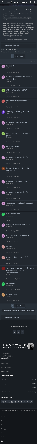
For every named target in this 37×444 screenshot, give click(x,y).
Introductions (11, 283)
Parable (8, 296)
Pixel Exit (9, 413)
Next (21, 56)
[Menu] (2, 2)
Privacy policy (5, 429)
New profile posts (6, 367)
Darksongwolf (10, 248)
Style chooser (6, 417)
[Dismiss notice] (33, 10)
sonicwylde (9, 92)
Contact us (4, 421)
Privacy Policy (7, 355)
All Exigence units (13, 146)
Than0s (8, 275)
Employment (6, 353)
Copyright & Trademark (10, 357)
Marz (7, 172)
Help (2, 433)
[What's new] (30, 2)
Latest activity (5, 371)
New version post (13, 214)
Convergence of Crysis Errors (18, 111)
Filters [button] (32, 61)
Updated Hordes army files (17, 181)
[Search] (35, 2)
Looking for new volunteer (17, 122)
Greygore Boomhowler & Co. (17, 257)
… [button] (15, 56)
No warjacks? (11, 294)
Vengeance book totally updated (19, 203)
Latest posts (4, 363)
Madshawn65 (10, 103)
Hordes (9, 246)
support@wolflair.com (15, 36)
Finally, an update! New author (18, 224)
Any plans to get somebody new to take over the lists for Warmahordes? (20, 270)
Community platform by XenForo (18, 410)
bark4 (8, 259)
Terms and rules (5, 425)
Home (2, 437)
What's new (5, 359)
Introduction (11, 66)
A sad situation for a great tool (18, 235)
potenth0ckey (32, 392)
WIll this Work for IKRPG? (16, 90)
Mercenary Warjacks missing (18, 101)
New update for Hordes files (17, 157)
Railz (7, 114)
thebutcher (9, 216)
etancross (9, 138)
